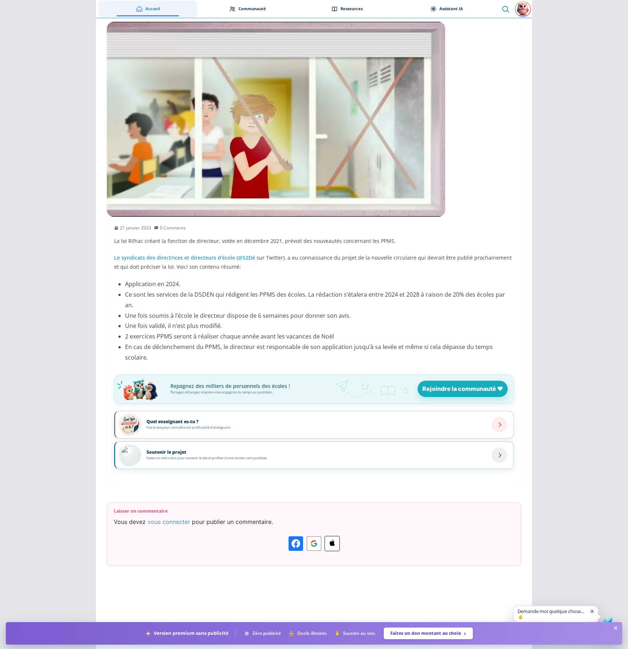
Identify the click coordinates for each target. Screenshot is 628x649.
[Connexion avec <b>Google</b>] (314, 543)
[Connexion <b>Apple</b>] (332, 543)
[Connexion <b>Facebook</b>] (296, 543)
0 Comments (173, 228)
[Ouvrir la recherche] (505, 9)
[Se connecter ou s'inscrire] (523, 9)
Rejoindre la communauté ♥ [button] (462, 388)
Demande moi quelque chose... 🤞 (551, 614)
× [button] (592, 611)
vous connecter (169, 521)
